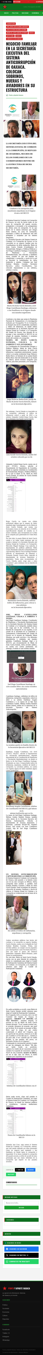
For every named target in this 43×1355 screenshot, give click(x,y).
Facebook (31, 1170)
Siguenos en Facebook (18, 1249)
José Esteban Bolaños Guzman (16, 29)
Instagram (6, 1336)
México (31, 33)
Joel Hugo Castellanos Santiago (17, 26)
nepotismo (10, 36)
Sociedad (25, 13)
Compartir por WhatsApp (19, 1261)
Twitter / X (6, 1333)
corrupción (11, 23)
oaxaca (18, 36)
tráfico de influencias (14, 39)
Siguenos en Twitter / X (18, 1255)
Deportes (6, 1319)
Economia (35, 13)
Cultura (5, 1315)
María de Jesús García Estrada (17, 33)
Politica (15, 13)
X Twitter (20, 1170)
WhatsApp (11, 1174)
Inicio (6, 13)
